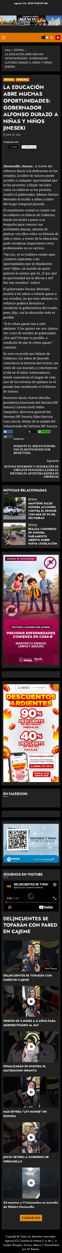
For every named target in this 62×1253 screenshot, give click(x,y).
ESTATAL (9, 79)
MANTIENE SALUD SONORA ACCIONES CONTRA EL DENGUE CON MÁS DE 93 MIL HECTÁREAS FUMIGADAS (42, 513)
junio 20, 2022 (13, 135)
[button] (3, 37)
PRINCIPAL (22, 79)
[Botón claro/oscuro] (44, 37)
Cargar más (31, 1218)
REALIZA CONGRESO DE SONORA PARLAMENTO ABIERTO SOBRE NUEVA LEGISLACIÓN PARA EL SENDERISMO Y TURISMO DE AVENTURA (43, 542)
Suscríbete (57, 37)
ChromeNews (51, 1245)
